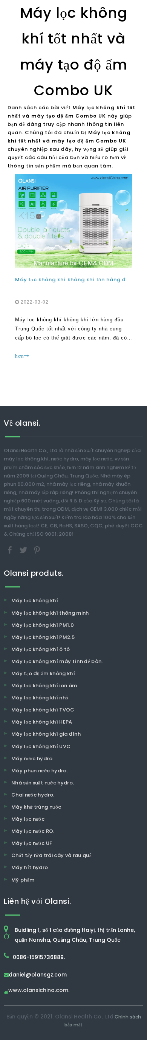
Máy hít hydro (29, 867)
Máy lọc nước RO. (33, 831)
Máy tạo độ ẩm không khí (43, 673)
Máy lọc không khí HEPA (41, 721)
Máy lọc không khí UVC (40, 746)
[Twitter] (24, 550)
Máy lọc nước (27, 819)
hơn (19, 356)
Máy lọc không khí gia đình (46, 734)
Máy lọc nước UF (31, 843)
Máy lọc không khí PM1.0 (42, 625)
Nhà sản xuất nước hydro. (42, 782)
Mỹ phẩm (22, 879)
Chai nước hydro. (33, 794)
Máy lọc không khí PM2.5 (43, 637)
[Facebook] (10, 550)
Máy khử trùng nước (36, 807)
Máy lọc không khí (34, 600)
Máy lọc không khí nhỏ (39, 697)
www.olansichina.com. (38, 990)
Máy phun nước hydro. (39, 770)
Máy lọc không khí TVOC (43, 709)
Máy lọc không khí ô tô (40, 649)
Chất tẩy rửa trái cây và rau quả (51, 855)
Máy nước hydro (31, 758)
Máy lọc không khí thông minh (50, 613)
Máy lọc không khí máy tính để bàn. (57, 661)
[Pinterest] (37, 550)
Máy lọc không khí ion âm (44, 685)
